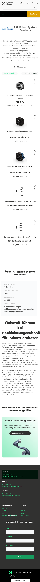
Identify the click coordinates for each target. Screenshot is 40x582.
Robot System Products (25, 97)
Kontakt (33, 14)
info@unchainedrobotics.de (11, 496)
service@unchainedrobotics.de (12, 487)
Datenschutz (23, 576)
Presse (23, 511)
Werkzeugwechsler (14, 131)
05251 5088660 (6, 494)
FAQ (22, 509)
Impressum (30, 576)
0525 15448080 (6, 484)
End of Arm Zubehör (14, 96)
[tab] (10, 73)
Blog (22, 513)
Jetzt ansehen (18, 433)
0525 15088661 (7, 474)
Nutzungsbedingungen (12, 576)
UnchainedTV (25, 516)
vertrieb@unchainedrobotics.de (13, 477)
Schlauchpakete (10, 202)
